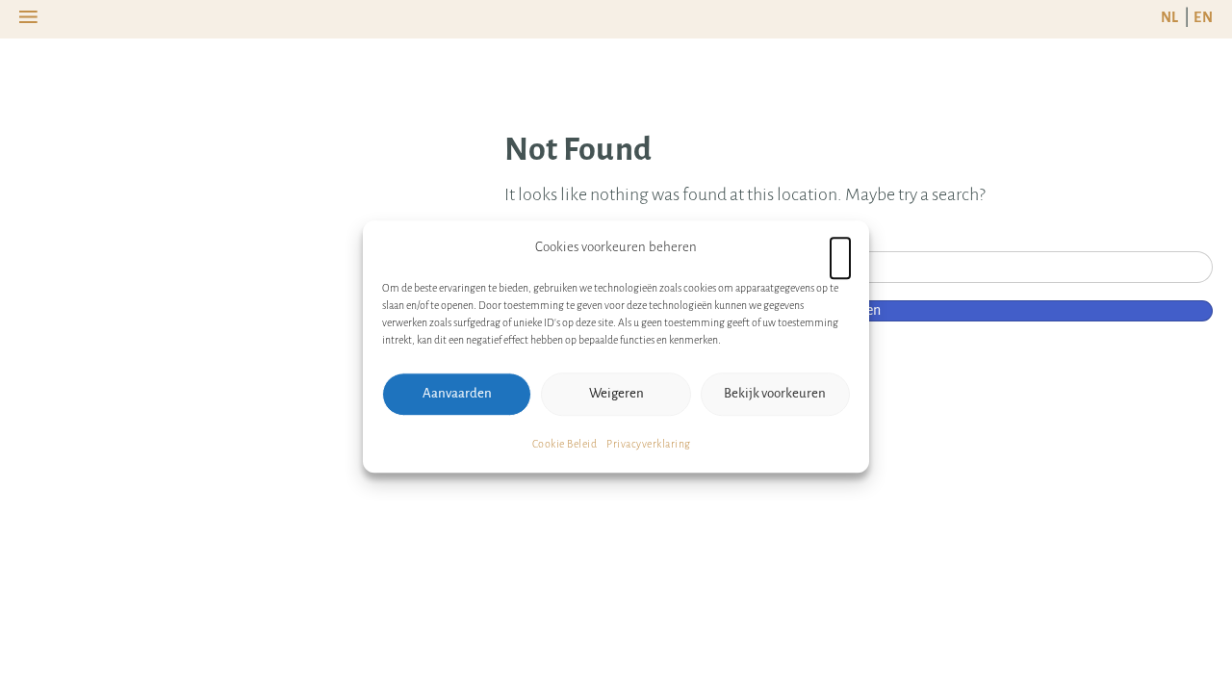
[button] (840, 247)
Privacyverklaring (648, 443)
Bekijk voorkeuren (775, 393)
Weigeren (616, 393)
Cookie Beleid (565, 443)
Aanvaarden (457, 393)
